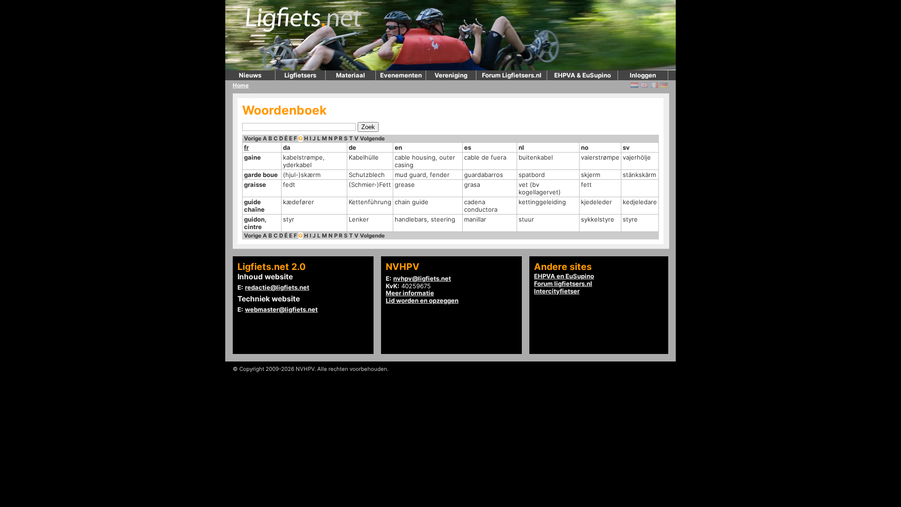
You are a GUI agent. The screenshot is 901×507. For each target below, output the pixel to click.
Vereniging (451, 75)
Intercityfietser (557, 291)
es (467, 147)
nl (521, 147)
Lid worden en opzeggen (422, 300)
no (584, 147)
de (352, 147)
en (398, 147)
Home (241, 85)
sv (626, 147)
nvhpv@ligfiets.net (422, 278)
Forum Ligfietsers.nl (512, 75)
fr (246, 147)
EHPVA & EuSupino (582, 75)
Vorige (252, 138)
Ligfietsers (300, 75)
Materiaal (350, 75)
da (286, 147)
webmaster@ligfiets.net (281, 309)
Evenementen (401, 75)
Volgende (372, 138)
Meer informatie (410, 293)
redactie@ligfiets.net (277, 287)
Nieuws (250, 75)
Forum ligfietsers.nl (563, 283)
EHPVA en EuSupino (564, 276)
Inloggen (643, 75)
